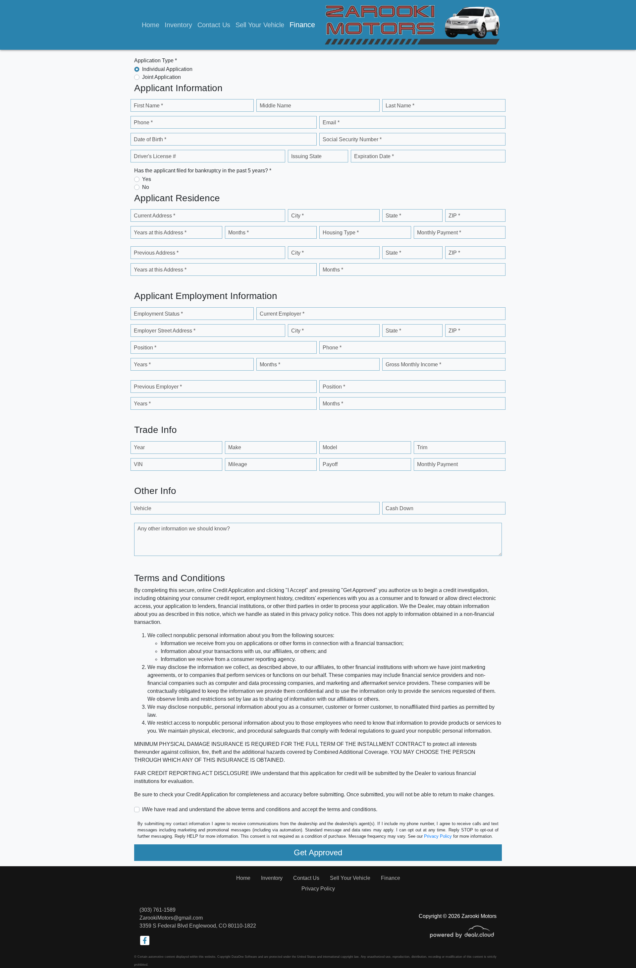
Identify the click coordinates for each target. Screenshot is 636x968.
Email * (331, 122)
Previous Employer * (158, 387)
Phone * (143, 122)
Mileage (237, 464)
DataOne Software (244, 956)
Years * (142, 364)
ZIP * (454, 215)
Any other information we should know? (183, 528)
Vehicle (142, 508)
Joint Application (161, 77)
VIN (138, 464)
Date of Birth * (150, 139)
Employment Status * (158, 314)
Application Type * (155, 60)
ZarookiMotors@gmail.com (171, 918)
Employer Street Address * (164, 330)
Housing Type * (341, 232)
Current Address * (154, 215)
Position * (145, 347)
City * (297, 215)
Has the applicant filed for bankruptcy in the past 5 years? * (202, 170)
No (145, 187)
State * (393, 215)
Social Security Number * (352, 139)
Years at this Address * (160, 232)
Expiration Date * (374, 156)
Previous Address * (156, 253)
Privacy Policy (438, 836)
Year (139, 447)
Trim (422, 447)
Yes (146, 179)
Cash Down (399, 508)
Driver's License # (155, 156)
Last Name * (400, 105)
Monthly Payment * (439, 232)
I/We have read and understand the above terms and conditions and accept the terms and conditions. (259, 809)
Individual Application (167, 69)
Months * (238, 232)
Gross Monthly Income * (413, 364)
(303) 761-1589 (157, 910)
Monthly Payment (437, 464)
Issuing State (306, 156)
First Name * (148, 105)
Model (330, 447)
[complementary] (616, 948)
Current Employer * (282, 314)
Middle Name (275, 105)
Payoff (330, 464)
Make (234, 447)
